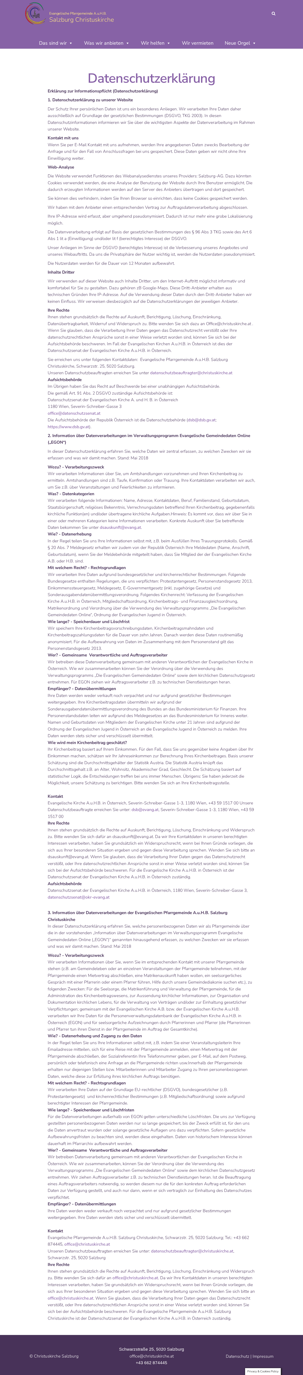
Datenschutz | (239, 1356)
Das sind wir (53, 43)
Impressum (263, 1356)
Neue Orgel (237, 43)
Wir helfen (153, 43)
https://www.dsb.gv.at (68, 427)
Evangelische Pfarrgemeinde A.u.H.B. (77, 13)
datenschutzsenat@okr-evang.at (79, 897)
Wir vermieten (198, 43)
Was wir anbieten (104, 43)
